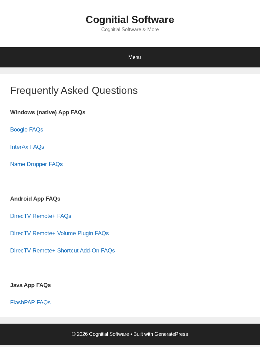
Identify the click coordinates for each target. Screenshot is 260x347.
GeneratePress (171, 334)
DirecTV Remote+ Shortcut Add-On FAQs (62, 250)
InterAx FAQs (27, 147)
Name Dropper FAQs (36, 164)
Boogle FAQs (26, 129)
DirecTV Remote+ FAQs (40, 216)
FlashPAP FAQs (30, 302)
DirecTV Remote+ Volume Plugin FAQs (59, 233)
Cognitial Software (130, 19)
